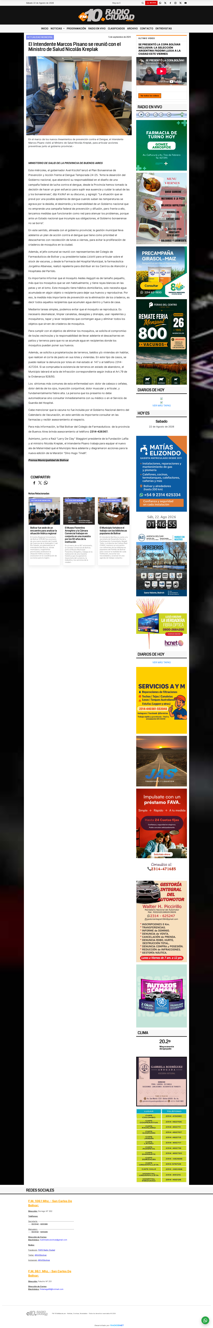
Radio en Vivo (97, 28)
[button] (142, 2)
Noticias (57, 28)
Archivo (132, 28)
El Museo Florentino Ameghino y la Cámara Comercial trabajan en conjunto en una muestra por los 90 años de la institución (78, 534)
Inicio (44, 28)
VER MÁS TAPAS (161, 405)
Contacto (146, 28)
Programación (76, 28)
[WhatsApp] (160, 2)
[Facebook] (170, 2)
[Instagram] (175, 2)
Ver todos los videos (150, 96)
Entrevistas (164, 28)
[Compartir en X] (40, 483)
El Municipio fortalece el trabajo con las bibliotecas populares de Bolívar (113, 530)
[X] (165, 2)
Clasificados (116, 28)
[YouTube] (185, 2)
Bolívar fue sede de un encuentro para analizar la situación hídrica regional (43, 530)
